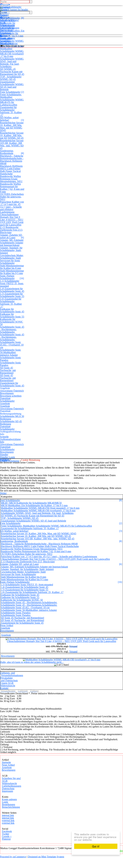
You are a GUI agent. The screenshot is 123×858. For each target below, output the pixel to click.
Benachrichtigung (11, 807)
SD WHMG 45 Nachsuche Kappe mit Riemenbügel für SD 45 (12, 71)
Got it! (95, 846)
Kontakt (4, 688)
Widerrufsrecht (7, 25)
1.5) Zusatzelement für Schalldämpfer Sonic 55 (12, 295)
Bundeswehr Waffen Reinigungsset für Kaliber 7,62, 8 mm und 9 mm (12, 188)
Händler (4, 454)
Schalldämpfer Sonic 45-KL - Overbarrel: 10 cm (12, 345)
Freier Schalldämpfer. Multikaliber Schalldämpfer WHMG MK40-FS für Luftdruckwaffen (12, 99)
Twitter (3, 9)
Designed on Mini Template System (46, 856)
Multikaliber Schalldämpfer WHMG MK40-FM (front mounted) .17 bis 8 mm (40, 508)
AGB (3, 22)
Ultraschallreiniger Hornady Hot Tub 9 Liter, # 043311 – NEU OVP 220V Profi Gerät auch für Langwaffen (11, 219)
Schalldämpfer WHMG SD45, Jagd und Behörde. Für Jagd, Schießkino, (12, 62)
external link (8, 820)
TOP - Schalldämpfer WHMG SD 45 (10, 78)
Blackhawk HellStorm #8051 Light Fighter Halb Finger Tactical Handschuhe (11, 170)
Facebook (5, 7)
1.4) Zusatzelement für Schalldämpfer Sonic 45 (12, 289)
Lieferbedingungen (9, 27)
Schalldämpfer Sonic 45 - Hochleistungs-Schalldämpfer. (12, 329)
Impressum (5, 33)
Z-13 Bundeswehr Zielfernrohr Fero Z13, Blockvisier (11, 230)
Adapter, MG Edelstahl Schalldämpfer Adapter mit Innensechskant (11, 243)
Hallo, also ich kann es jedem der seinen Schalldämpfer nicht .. (31, 662)
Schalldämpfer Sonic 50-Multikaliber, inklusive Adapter (10, 352)
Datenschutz (6, 30)
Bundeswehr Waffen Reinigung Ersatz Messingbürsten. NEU (11, 179)
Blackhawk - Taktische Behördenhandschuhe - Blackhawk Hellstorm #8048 (11, 159)
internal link (8, 815)
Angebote (5, 403)
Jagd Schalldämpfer (10, 500)
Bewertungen (7, 393)
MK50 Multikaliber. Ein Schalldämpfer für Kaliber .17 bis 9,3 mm (34, 505)
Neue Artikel (6, 625)
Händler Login (7, 457)
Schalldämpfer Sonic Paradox (10, 358)
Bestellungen (6, 43)
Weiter (3, 493)
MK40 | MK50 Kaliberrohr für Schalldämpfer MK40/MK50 (31, 503)
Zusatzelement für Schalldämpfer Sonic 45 (12, 384)
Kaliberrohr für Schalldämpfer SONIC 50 (11, 322)
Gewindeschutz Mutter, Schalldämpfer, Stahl (12, 256)
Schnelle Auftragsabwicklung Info (10, 439)
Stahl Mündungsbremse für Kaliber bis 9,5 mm (12, 272)
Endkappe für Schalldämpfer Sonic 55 (12, 315)
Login (5, 802)
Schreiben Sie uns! (9, 20)
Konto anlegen (7, 38)
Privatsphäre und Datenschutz (9, 679)
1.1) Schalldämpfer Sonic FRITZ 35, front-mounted (12, 283)
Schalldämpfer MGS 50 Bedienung (12, 417)
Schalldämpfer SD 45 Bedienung (11, 422)
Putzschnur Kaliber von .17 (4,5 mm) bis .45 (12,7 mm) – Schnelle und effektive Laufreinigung (12, 206)
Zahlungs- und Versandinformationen (11, 674)
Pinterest (4, 15)
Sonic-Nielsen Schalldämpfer (7, 277)
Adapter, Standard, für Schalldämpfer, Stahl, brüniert (11, 250)
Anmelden (5, 40)
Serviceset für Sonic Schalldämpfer (10, 261)
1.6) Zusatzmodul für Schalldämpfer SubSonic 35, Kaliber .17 (11, 302)
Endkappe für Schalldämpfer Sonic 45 (12, 310)
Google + (5, 12)
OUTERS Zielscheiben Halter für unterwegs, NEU (12, 197)
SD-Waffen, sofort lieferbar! (9, 118)
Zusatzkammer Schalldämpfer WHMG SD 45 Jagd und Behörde (12, 85)
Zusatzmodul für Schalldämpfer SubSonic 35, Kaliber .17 (11, 111)
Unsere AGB (6, 683)
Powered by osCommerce (13, 856)
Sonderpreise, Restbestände (7, 152)
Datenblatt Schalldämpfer (7, 399)
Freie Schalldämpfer (10, 92)
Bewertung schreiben (10, 395)
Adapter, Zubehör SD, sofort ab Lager (11, 236)
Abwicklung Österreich (12, 390)
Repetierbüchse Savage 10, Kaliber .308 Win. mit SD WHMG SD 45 (12, 135)
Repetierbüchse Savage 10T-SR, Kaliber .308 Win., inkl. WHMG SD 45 (12, 144)
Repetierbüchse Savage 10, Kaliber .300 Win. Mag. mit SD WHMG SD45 (12, 126)
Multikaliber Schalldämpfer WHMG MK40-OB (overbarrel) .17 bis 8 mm (12, 52)
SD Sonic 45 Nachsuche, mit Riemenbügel (8, 370)
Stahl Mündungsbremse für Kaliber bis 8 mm (12, 267)
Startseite (6, 762)
